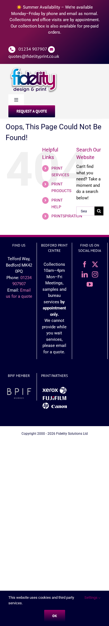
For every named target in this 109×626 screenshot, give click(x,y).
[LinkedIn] (85, 274)
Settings (91, 597)
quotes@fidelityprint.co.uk (33, 56)
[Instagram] (95, 274)
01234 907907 (32, 49)
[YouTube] (90, 284)
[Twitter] (95, 264)
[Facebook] (85, 264)
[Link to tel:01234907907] (11, 49)
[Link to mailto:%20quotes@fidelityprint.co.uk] (51, 49)
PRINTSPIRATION (66, 216)
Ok (54, 615)
